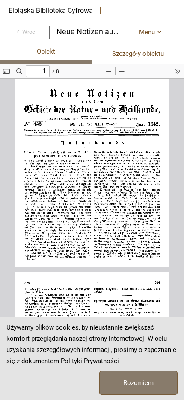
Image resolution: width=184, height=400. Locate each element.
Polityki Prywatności (90, 361)
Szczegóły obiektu (138, 54)
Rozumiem (138, 383)
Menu (147, 32)
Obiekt (46, 51)
